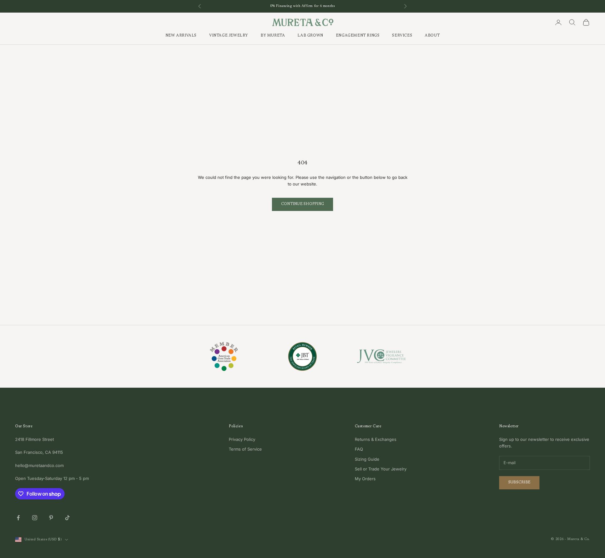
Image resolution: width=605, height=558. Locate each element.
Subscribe (519, 482)
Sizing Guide (367, 459)
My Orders (365, 478)
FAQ (359, 449)
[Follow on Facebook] (18, 518)
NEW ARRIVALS (181, 35)
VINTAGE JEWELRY (228, 35)
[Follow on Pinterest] (51, 518)
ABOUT (432, 35)
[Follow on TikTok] (67, 518)
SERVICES (402, 35)
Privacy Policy (242, 439)
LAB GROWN (310, 35)
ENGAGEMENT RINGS (358, 35)
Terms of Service (245, 449)
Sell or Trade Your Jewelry (380, 468)
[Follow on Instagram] (35, 518)
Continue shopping (302, 204)
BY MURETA (273, 35)
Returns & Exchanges (375, 439)
